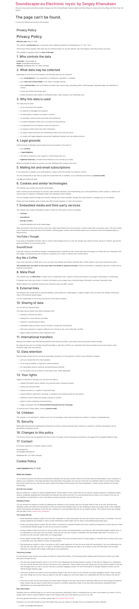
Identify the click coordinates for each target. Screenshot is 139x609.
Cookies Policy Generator (40, 511)
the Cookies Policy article (64, 598)
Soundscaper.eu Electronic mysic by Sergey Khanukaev (66, 3)
